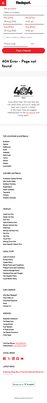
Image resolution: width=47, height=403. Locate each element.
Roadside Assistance (10, 319)
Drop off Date (9, 27)
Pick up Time (30, 18)
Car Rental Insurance (10, 332)
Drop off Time (30, 27)
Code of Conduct (9, 257)
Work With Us (8, 298)
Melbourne (7, 147)
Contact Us (7, 306)
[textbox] (23, 13)
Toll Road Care (8, 321)
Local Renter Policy (10, 279)
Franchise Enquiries (10, 301)
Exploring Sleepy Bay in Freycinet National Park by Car (23, 372)
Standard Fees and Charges (13, 273)
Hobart (5, 163)
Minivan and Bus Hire (10, 231)
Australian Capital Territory (12, 179)
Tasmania (6, 192)
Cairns (5, 158)
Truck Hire (7, 239)
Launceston (7, 166)
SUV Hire (6, 220)
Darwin (5, 161)
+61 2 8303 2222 (19, 346)
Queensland (7, 187)
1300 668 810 (20, 343)
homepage (30, 112)
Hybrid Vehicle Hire (10, 222)
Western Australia (9, 198)
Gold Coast (7, 155)
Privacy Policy (8, 260)
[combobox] (23, 12)
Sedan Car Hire (8, 217)
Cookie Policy (8, 262)
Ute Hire (6, 233)
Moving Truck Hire (9, 241)
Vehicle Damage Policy (11, 270)
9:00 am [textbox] (30, 21)
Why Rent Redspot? (10, 295)
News (5, 303)
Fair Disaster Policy (10, 276)
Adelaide (6, 152)
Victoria (5, 195)
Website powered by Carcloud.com (23, 398)
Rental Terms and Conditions (13, 265)
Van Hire (6, 236)
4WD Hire (6, 228)
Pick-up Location (10, 9)
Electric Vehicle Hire (10, 225)
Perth (5, 150)
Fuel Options (7, 327)
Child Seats (7, 335)
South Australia (8, 190)
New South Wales (9, 181)
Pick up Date (8, 18)
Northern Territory (9, 184)
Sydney (5, 144)
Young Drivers (8, 324)
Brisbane (6, 141)
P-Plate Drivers (8, 330)
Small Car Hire (8, 214)
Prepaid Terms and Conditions (14, 268)
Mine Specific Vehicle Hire (12, 244)
